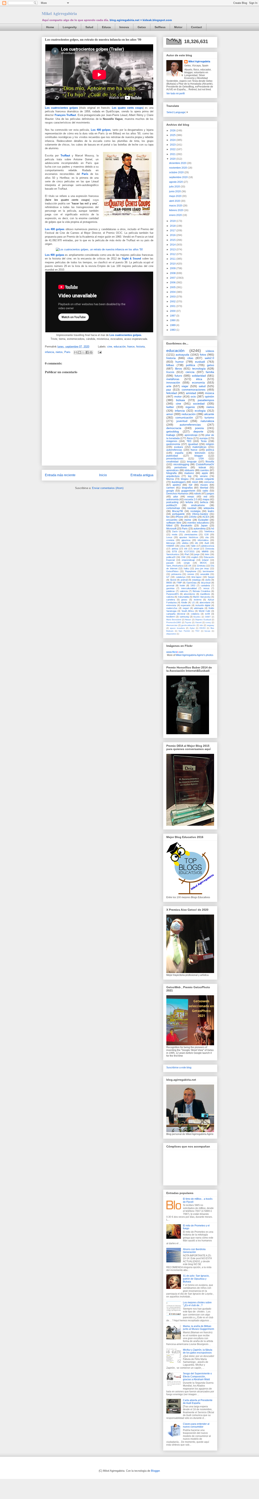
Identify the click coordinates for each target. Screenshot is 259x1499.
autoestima (199, 528)
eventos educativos (198, 522)
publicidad (172, 455)
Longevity (70, 27)
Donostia (209, 548)
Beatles (197, 617)
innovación (173, 382)
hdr (190, 484)
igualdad (193, 444)
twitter (170, 407)
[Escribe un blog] (79, 352)
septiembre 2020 (178, 177)
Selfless (160, 27)
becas (207, 631)
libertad (204, 487)
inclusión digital (202, 605)
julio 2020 (175, 186)
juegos (210, 493)
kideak (202, 467)
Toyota (188, 622)
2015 (173, 240)
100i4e (193, 516)
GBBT (208, 617)
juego (197, 554)
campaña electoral (175, 614)
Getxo (142, 27)
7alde (193, 546)
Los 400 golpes (101, 129)
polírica (210, 449)
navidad (191, 508)
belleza (204, 502)
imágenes (171, 441)
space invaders (177, 628)
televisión (200, 453)
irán (201, 625)
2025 (173, 135)
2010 (173, 263)
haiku (186, 568)
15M (183, 557)
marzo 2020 (176, 205)
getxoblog (172, 431)
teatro (211, 511)
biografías (187, 487)
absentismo (189, 594)
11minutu (201, 565)
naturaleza (207, 421)
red (205, 496)
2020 (173, 158)
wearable (204, 574)
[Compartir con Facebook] (87, 352)
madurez (189, 473)
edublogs (196, 580)
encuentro (171, 519)
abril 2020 (175, 201)
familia (210, 372)
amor (169, 414)
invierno (198, 599)
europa (204, 438)
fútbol (169, 525)
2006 (173, 282)
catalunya (180, 577)
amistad (191, 393)
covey (208, 622)
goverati (170, 585)
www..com (174, 652)
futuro (178, 375)
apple (205, 473)
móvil (195, 482)
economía (198, 382)
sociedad (199, 403)
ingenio (190, 407)
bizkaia (180, 400)
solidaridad (199, 375)
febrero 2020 (176, 210)
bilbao (170, 365)
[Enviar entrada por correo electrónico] (99, 352)
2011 (173, 258)
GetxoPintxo (172, 571)
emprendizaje (188, 560)
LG (193, 602)
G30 (206, 534)
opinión (209, 396)
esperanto (186, 605)
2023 (173, 144)
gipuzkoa (186, 540)
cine (109, 346)
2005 (173, 287)
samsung (184, 616)
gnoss (184, 599)
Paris (67, 352)
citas (190, 358)
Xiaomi (198, 622)
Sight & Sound (131, 258)
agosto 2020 (176, 182)
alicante (209, 414)
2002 (173, 301)
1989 (173, 325)
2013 (173, 249)
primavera (176, 574)
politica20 (170, 557)
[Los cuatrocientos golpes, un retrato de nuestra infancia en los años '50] (99, 249)
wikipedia (209, 508)
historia (140, 346)
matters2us (171, 608)
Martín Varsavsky (201, 597)
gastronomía (173, 444)
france (131, 346)
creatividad (172, 461)
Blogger (155, 1470)
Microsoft (171, 528)
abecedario (205, 602)
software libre (173, 522)
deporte (198, 431)
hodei (182, 585)
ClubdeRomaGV (205, 464)
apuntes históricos (188, 537)
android (184, 580)
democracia (173, 428)
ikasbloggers (179, 482)
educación (120, 346)
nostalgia (195, 511)
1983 (173, 329)
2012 (173, 254)
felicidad (171, 393)
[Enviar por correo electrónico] (76, 352)
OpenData (191, 582)
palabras (170, 591)
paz (168, 389)
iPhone (179, 516)
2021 (173, 154)
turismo (209, 417)
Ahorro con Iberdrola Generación (194, 1251)
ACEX (205, 516)
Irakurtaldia (183, 597)
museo (204, 484)
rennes (190, 574)
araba (194, 531)
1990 (173, 320)
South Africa (188, 611)
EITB (174, 551)
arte (168, 386)
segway (210, 625)
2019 (173, 221)
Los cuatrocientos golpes (61, 107)
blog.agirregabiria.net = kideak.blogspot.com (141, 20)
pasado (170, 563)
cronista (170, 540)
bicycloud (205, 582)
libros (178, 368)
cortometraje (173, 508)
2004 (173, 292)
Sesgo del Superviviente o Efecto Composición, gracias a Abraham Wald (197, 1376)
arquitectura (172, 476)
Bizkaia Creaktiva (201, 591)
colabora (195, 614)
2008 (173, 273)
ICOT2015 (189, 551)
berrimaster (208, 571)
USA (201, 458)
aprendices (172, 470)
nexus (206, 588)
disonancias (171, 625)
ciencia (190, 372)
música (209, 393)
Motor (178, 27)
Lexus (169, 537)
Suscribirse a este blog (178, 1067)
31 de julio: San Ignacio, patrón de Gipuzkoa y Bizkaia (196, 1278)
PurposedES (172, 594)
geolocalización (188, 625)
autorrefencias (174, 449)
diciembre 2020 (178, 163)
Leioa (182, 546)
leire (207, 554)
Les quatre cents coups (127, 107)
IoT (168, 577)
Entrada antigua (142, 475)
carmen (170, 487)
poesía (199, 428)
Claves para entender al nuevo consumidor (196, 1425)
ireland (205, 560)
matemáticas (199, 447)
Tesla (204, 441)
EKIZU (203, 628)
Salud (89, 27)
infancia (49, 352)
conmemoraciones (193, 389)
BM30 (169, 582)
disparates (171, 634)
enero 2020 (176, 215)
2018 (173, 225)
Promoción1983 (173, 622)
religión (210, 444)
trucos (170, 372)
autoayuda (182, 354)
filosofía (210, 461)
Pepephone (190, 571)
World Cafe (204, 611)
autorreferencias (190, 424)
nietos (59, 352)
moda (174, 534)
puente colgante (205, 479)
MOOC (203, 563)
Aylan (192, 628)
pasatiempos (206, 400)
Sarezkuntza (172, 554)
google (170, 490)
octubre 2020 (176, 172)
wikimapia (198, 608)
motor (178, 396)
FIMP (179, 582)
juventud (181, 421)
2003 (173, 296)
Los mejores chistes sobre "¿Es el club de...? (197, 1304)
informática (203, 540)
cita (207, 537)
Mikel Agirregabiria (59, 13)
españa (179, 453)
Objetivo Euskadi (203, 619)
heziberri (170, 616)
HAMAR (170, 546)
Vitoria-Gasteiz (200, 514)
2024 (173, 140)
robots (197, 493)
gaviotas (170, 588)
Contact (196, 27)
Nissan (188, 619)
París (85, 173)
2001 (173, 306)
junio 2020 (175, 191)
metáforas (172, 379)
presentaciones (174, 458)
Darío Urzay (178, 531)
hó (212, 528)
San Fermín (184, 631)
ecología (200, 410)
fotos (203, 354)
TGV (197, 631)
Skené (173, 580)
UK (189, 565)
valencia (184, 591)
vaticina (170, 597)
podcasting (172, 502)
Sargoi (211, 577)
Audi (207, 543)
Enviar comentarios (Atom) (107, 488)
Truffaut (65, 155)
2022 (173, 149)
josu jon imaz (202, 568)
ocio (193, 396)
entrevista (171, 605)
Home (50, 27)
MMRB (205, 551)
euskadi (200, 361)
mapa (206, 499)
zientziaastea (190, 534)
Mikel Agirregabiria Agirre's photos (194, 655)
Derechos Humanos (177, 493)
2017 (173, 230)
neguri (186, 608)
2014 (173, 244)
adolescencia (207, 546)
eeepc (190, 496)
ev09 (207, 614)
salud (202, 386)
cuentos (204, 470)
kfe (185, 548)
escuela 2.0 (190, 499)
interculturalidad (189, 588)
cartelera (170, 599)
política (190, 365)
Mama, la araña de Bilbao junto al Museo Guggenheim (198, 1327)
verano (204, 476)
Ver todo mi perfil (175, 93)
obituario (189, 470)
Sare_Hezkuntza (174, 565)
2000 (173, 311)
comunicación (184, 417)
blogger (198, 455)
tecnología (199, 368)
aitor (175, 496)
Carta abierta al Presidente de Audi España (197, 1401)
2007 (173, 277)
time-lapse (196, 577)
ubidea (185, 543)
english (194, 557)
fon (168, 516)
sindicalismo (198, 505)
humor (179, 361)
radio (205, 490)
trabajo (170, 435)
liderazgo (170, 543)
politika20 (171, 505)
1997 (173, 315)
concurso (209, 482)
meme (187, 519)
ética (199, 379)
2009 (173, 268)
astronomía (172, 499)
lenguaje (192, 461)
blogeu (185, 479)
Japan (204, 525)
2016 (173, 235)
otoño (208, 580)
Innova (124, 27)
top (189, 476)
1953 (192, 585)
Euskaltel (203, 519)
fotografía (171, 473)
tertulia (189, 502)
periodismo (180, 467)
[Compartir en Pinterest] (91, 352)
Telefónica (209, 531)
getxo (210, 365)
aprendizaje (191, 435)
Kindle (184, 602)
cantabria (205, 585)
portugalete (178, 514)
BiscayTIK (177, 511)
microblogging (181, 464)
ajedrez (177, 484)
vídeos (210, 351)
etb (196, 543)
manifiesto (205, 594)
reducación (189, 414)
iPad (187, 554)
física (190, 438)
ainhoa (175, 548)
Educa (106, 27)
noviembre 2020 (178, 167)
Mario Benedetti (173, 619)
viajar (185, 386)
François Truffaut (65, 115)
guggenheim (188, 490)
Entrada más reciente (60, 475)
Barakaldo (186, 525)
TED (189, 441)
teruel (196, 548)
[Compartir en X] (83, 352)
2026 (173, 130)
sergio (187, 563)
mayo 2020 (175, 196)
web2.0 (209, 358)
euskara (178, 447)
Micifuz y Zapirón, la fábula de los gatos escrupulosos (197, 1351)
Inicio (103, 475)
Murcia (170, 479)
